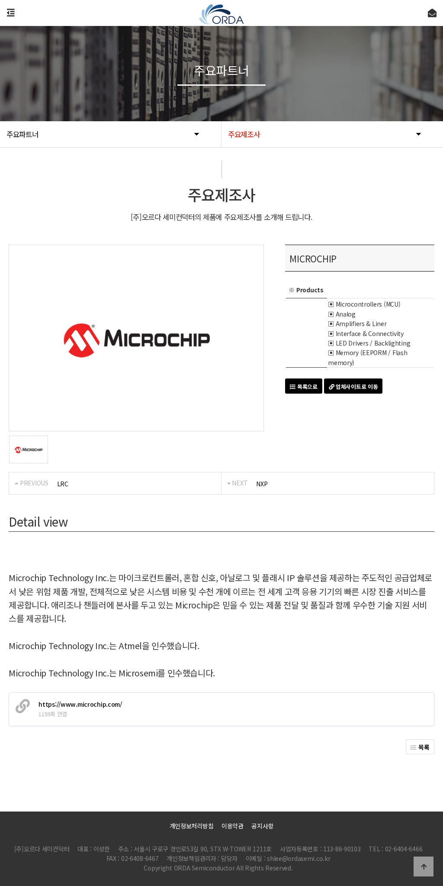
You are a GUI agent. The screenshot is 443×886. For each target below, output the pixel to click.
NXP (261, 483)
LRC (62, 483)
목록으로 (306, 386)
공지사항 (262, 825)
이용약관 (233, 825)
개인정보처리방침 (192, 825)
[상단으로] (423, 866)
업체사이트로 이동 (356, 386)
